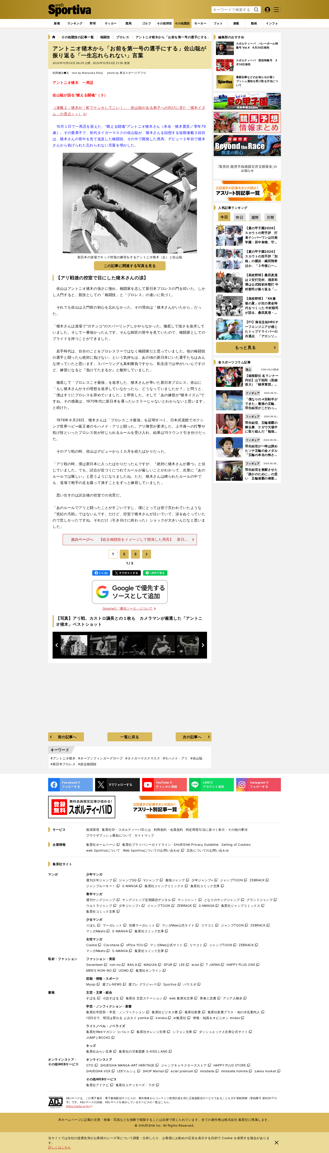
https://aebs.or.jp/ (79, 1106)
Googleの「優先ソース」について (128, 608)
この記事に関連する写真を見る (130, 265)
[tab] (93, 23)
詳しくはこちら (59, 1147)
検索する (255, 10)
